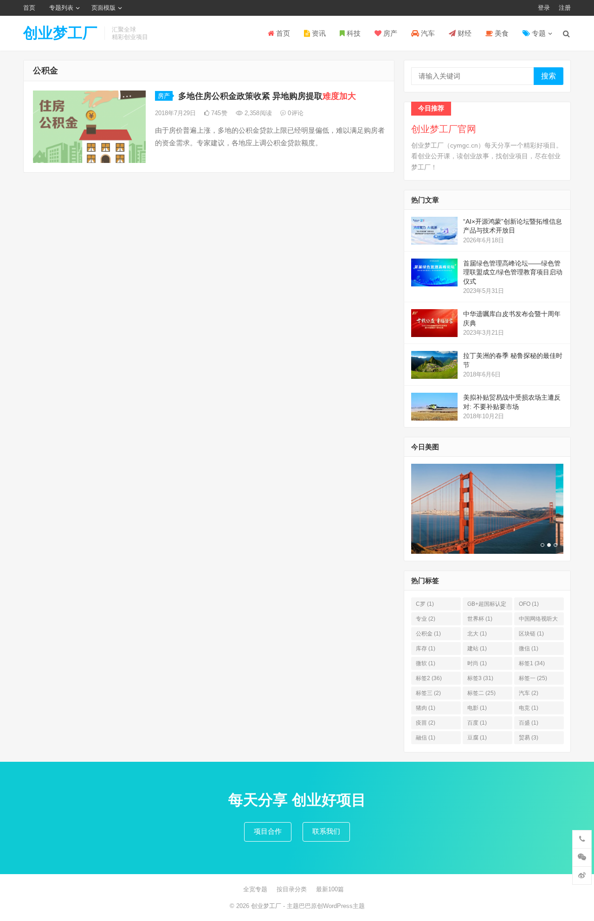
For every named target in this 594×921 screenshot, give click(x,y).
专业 (425, 619)
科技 (353, 33)
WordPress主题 (344, 905)
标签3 (480, 678)
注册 (565, 7)
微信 (528, 648)
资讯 (318, 33)
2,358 (257, 113)
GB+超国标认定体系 (486, 605)
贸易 (528, 737)
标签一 (533, 678)
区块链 (531, 633)
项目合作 (268, 831)
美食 (501, 33)
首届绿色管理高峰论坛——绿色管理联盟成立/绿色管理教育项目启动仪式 (512, 272)
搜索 (548, 76)
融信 (425, 737)
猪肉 (425, 708)
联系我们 (326, 831)
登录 (544, 7)
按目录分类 (292, 889)
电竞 (528, 708)
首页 (29, 7)
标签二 (481, 693)
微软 (425, 663)
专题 (538, 33)
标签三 (428, 693)
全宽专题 (255, 889)
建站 (477, 648)
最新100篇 (330, 889)
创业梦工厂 (60, 33)
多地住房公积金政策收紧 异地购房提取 (267, 96)
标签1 (532, 663)
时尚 (477, 663)
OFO (529, 604)
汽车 (427, 33)
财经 (463, 33)
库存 (425, 648)
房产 (389, 33)
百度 (477, 723)
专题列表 (61, 7)
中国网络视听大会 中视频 (538, 620)
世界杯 (479, 619)
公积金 (428, 633)
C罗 (425, 604)
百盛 (528, 723)
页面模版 (103, 7)
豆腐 (477, 737)
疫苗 (425, 723)
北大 (477, 633)
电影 (477, 708)
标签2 (429, 678)
